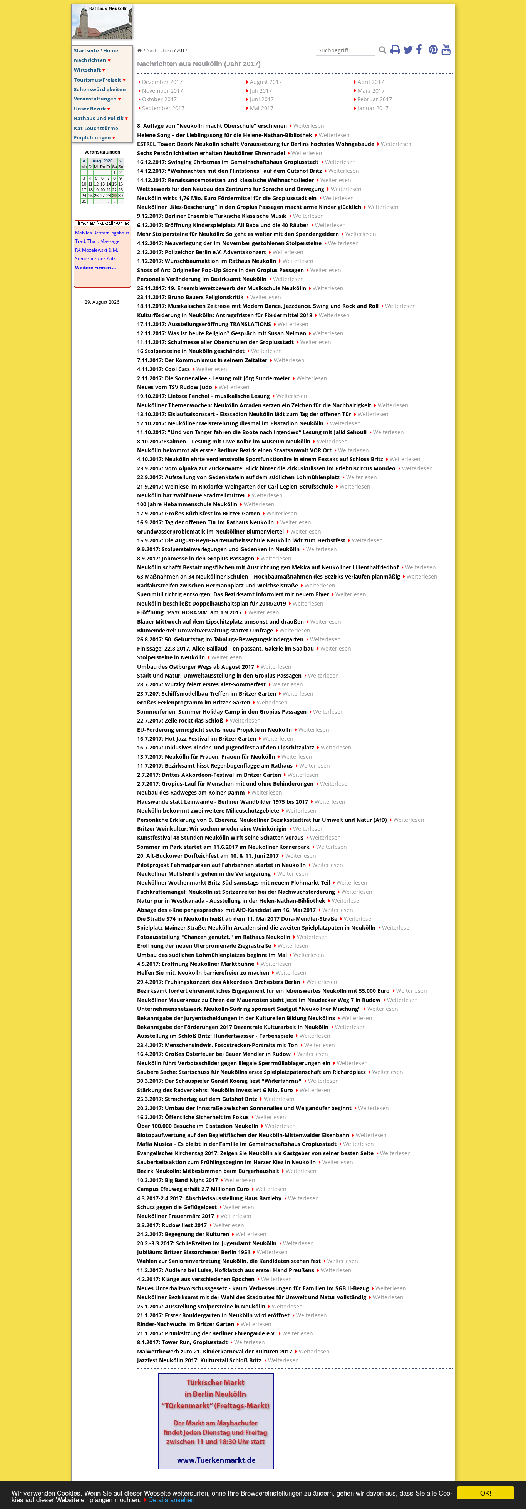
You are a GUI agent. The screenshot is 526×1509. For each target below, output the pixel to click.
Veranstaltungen (95, 98)
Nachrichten (90, 60)
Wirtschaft (87, 69)
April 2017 (371, 81)
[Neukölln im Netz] (102, 36)
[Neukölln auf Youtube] (447, 52)
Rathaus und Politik (99, 118)
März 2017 (371, 90)
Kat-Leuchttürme (96, 128)
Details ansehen (171, 1499)
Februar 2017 (375, 99)
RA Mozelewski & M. (96, 250)
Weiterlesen (308, 125)
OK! (485, 1492)
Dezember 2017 (162, 81)
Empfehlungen (92, 137)
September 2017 (163, 108)
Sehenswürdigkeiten (100, 89)
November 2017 (162, 90)
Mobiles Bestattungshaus (102, 232)
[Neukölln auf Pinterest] (434, 52)
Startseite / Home (96, 50)
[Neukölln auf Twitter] (409, 52)
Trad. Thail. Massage (97, 241)
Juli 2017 (261, 90)
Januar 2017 (373, 108)
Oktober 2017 (159, 99)
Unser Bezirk (90, 108)
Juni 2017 (262, 99)
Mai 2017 (261, 108)
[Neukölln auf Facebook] (421, 52)
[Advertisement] (277, 21)
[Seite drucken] (396, 52)
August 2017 (266, 81)
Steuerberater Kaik (95, 258)
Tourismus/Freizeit (97, 79)
